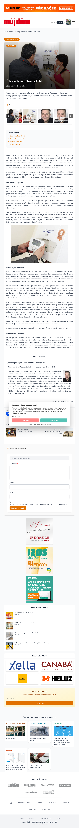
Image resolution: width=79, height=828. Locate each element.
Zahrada (65, 803)
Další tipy (18, 32)
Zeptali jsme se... (15, 144)
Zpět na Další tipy (12, 39)
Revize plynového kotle (17, 139)
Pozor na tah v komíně (17, 142)
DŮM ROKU (46, 809)
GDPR (58, 818)
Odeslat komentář (17, 508)
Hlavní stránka (8, 32)
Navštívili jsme (24, 803)
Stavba (39, 803)
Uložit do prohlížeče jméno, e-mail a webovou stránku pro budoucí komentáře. (38, 504)
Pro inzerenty (46, 818)
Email (12, 492)
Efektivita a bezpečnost (17, 136)
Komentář (14, 464)
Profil (21, 818)
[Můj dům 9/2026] (68, 22)
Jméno (12, 482)
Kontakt (32, 818)
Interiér (52, 803)
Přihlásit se (40, 703)
